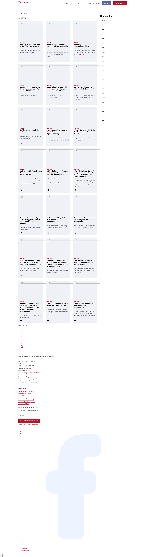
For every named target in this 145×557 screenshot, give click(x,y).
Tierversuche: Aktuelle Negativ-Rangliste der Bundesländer (85, 305)
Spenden (106, 3)
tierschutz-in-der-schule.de (26, 400)
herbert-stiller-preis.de (25, 394)
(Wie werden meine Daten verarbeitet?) (28, 424)
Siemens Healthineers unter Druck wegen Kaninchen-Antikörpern (84, 219)
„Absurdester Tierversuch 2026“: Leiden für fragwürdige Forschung (57, 132)
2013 (103, 84)
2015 (103, 75)
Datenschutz (25, 550)
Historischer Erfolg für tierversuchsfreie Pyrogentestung (57, 219)
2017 (103, 66)
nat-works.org (22, 398)
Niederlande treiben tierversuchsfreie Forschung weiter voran (58, 46)
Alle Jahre (105, 21)
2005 (103, 120)
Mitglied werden (120, 3)
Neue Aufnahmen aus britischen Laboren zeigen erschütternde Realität (57, 89)
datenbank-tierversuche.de (26, 392)
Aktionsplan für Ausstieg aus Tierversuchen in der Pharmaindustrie (31, 173)
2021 (103, 48)
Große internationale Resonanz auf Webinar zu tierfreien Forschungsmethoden (30, 262)
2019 (103, 57)
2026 (103, 25)
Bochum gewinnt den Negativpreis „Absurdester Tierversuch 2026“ (30, 89)
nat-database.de (23, 396)
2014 (103, 79)
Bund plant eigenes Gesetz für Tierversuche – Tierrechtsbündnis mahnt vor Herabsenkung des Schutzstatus (30, 307)
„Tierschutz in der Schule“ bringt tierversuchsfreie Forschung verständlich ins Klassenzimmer (84, 173)
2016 (103, 70)
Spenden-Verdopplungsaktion (81, 45)
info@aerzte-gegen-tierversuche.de (29, 373)
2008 (103, 106)
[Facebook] (74, 538)
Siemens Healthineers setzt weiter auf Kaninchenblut (57, 304)
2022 (103, 43)
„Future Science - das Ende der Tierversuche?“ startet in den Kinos (85, 132)
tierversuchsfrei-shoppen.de (26, 402)
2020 (103, 52)
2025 (103, 30)
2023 (103, 39)
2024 (103, 34)
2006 (103, 115)
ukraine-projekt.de (23, 404)
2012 (103, 88)
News (98, 3)
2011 (103, 93)
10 (22, 347)
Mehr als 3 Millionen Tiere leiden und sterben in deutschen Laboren (84, 89)
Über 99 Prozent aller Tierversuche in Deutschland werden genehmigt (84, 262)
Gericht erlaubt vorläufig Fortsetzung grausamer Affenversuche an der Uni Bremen (30, 220)
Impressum (24, 548)
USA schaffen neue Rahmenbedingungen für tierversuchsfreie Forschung (58, 173)
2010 (103, 97)
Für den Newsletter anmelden (29, 421)
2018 (103, 61)
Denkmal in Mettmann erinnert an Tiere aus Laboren (30, 45)
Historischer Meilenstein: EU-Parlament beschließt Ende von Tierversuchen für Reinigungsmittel (57, 263)
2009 (103, 102)
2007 (103, 111)
